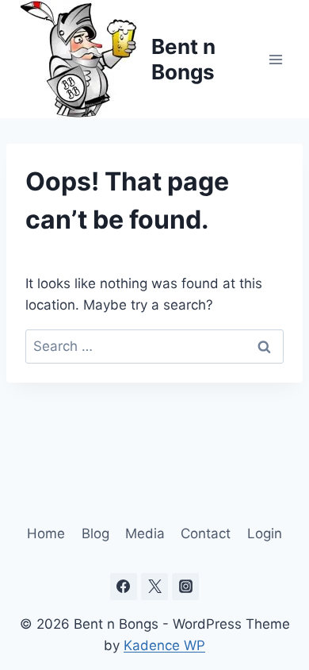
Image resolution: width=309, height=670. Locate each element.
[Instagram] (185, 586)
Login (264, 533)
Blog (95, 533)
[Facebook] (123, 586)
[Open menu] (275, 59)
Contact (206, 533)
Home (46, 533)
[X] (154, 586)
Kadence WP (164, 645)
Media (145, 533)
